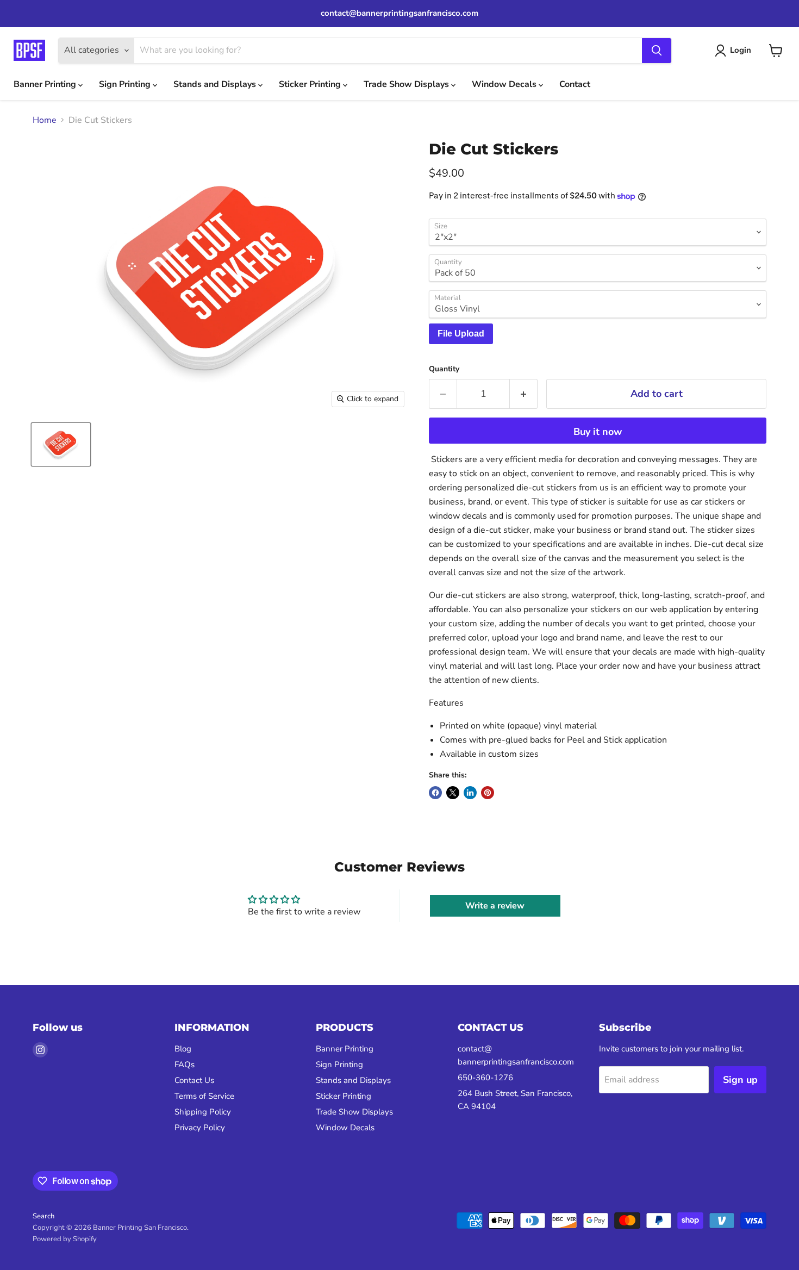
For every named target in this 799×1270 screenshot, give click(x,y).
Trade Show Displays (407, 84)
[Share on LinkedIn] (470, 792)
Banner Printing (46, 84)
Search (43, 1216)
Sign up (740, 1079)
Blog (182, 1048)
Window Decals (505, 84)
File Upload (461, 333)
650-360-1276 (485, 1077)
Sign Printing (126, 84)
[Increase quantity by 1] (524, 394)
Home (45, 120)
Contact (574, 84)
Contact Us (194, 1080)
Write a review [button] (495, 906)
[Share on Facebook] (435, 792)
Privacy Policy (199, 1127)
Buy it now (597, 431)
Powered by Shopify (65, 1239)
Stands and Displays (215, 84)
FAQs (184, 1064)
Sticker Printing (311, 84)
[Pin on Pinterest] (487, 792)
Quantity (444, 369)
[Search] (656, 50)
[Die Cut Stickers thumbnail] (61, 444)
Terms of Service (204, 1096)
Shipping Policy (202, 1111)
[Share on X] (452, 792)
